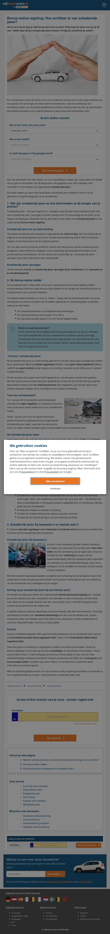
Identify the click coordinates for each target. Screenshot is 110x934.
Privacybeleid (26, 471)
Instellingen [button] (55, 488)
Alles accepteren (55, 481)
